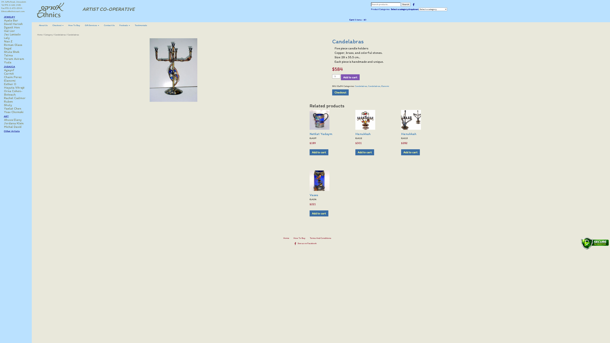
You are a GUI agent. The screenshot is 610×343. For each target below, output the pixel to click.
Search (405, 4)
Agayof (9, 70)
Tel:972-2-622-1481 (11, 5)
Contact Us (109, 25)
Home (40, 35)
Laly (7, 38)
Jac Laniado (12, 34)
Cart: (351, 19)
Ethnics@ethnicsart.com (13, 11)
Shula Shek (11, 52)
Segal (8, 48)
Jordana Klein (14, 123)
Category (48, 35)
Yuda (7, 62)
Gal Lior (9, 31)
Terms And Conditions (320, 238)
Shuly (8, 105)
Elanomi (9, 80)
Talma (8, 55)
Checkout (57, 25)
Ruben (8, 101)
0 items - (360, 19)
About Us (43, 25)
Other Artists (12, 131)
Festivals (123, 25)
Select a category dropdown (404, 9)
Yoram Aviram (14, 59)
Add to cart (350, 77)
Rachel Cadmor (15, 98)
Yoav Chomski (13, 112)
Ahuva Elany (13, 119)
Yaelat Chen (12, 108)
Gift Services (91, 25)
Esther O (10, 84)
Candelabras (60, 35)
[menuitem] (43, 25)
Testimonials (141, 25)
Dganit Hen (12, 27)
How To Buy (74, 25)
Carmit (9, 73)
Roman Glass (13, 45)
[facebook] (413, 4)
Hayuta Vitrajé (14, 87)
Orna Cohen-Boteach (13, 92)
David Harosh (13, 24)
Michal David (12, 126)
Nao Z (8, 41)
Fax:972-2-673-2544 (11, 8)
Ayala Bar (11, 20)
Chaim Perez (13, 77)
